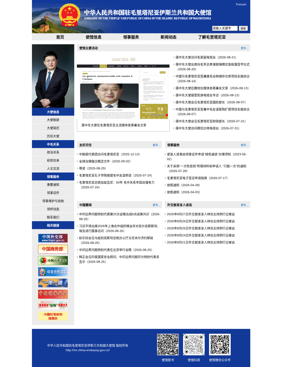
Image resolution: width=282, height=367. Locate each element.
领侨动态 (53, 209)
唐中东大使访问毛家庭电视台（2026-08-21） (207, 57)
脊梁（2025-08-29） (93, 168)
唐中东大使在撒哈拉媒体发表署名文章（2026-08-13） (213, 88)
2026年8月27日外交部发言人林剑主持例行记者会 (201, 214)
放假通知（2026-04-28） (184, 185)
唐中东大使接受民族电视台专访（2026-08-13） (208, 95)
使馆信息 (94, 37)
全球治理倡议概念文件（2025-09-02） (105, 161)
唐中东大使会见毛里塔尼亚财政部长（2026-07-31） (211, 121)
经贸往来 (53, 160)
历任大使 (53, 136)
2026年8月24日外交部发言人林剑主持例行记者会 (201, 235)
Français (241, 4)
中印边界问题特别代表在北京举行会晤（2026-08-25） (116, 250)
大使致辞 (53, 120)
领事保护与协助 (53, 201)
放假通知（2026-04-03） (184, 192)
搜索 (243, 28)
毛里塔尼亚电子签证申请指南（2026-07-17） (198, 178)
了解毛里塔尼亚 (212, 37)
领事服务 (131, 37)
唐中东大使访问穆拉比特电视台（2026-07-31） (208, 128)
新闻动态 (168, 37)
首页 (60, 37)
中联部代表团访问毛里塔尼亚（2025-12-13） (110, 154)
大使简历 (53, 128)
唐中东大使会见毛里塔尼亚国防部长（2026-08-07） (211, 102)
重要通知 (53, 184)
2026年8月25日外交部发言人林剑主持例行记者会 (201, 228)
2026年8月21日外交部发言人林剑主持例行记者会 (201, 242)
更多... (244, 48)
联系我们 (53, 217)
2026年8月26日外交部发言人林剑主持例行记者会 (201, 221)
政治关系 (53, 152)
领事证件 (53, 193)
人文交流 (53, 168)
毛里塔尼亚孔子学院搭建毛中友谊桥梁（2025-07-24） (116, 175)
